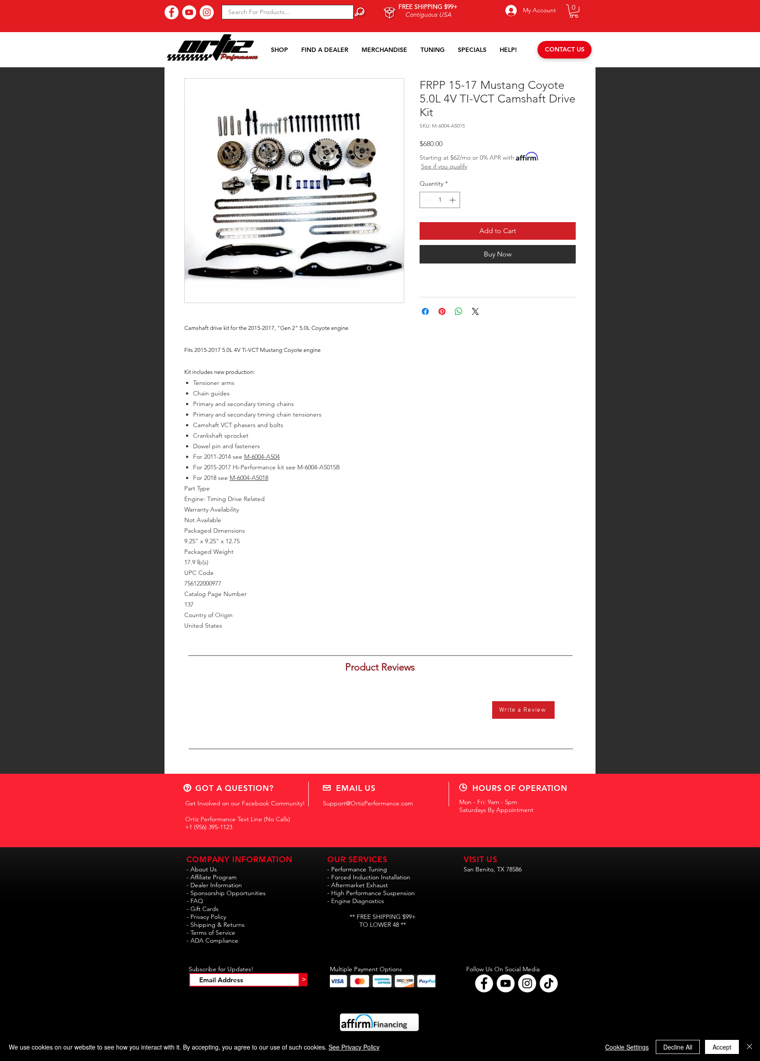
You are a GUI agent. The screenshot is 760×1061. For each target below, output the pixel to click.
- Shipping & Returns (215, 925)
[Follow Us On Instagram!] (207, 12)
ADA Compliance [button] (214, 940)
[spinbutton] (440, 200)
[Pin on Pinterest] (442, 311)
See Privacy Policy (354, 1047)
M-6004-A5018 (249, 478)
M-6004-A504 (262, 457)
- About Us (201, 869)
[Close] (749, 1047)
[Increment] (453, 200)
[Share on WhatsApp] (458, 311)
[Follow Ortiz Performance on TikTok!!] (549, 983)
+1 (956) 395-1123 (208, 827)
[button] (574, 11)
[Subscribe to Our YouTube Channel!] (189, 12)
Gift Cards (204, 909)
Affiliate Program (213, 877)
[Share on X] (475, 311)
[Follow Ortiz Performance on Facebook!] (484, 983)
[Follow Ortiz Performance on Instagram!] (527, 983)
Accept (721, 1047)
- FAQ (194, 901)
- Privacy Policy (206, 917)
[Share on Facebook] (425, 311)
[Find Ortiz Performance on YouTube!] (506, 983)
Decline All (677, 1047)
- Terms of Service (210, 933)
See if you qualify (444, 166)
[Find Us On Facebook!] (171, 12)
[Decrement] (426, 200)
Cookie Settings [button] (627, 1047)
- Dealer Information (214, 885)
